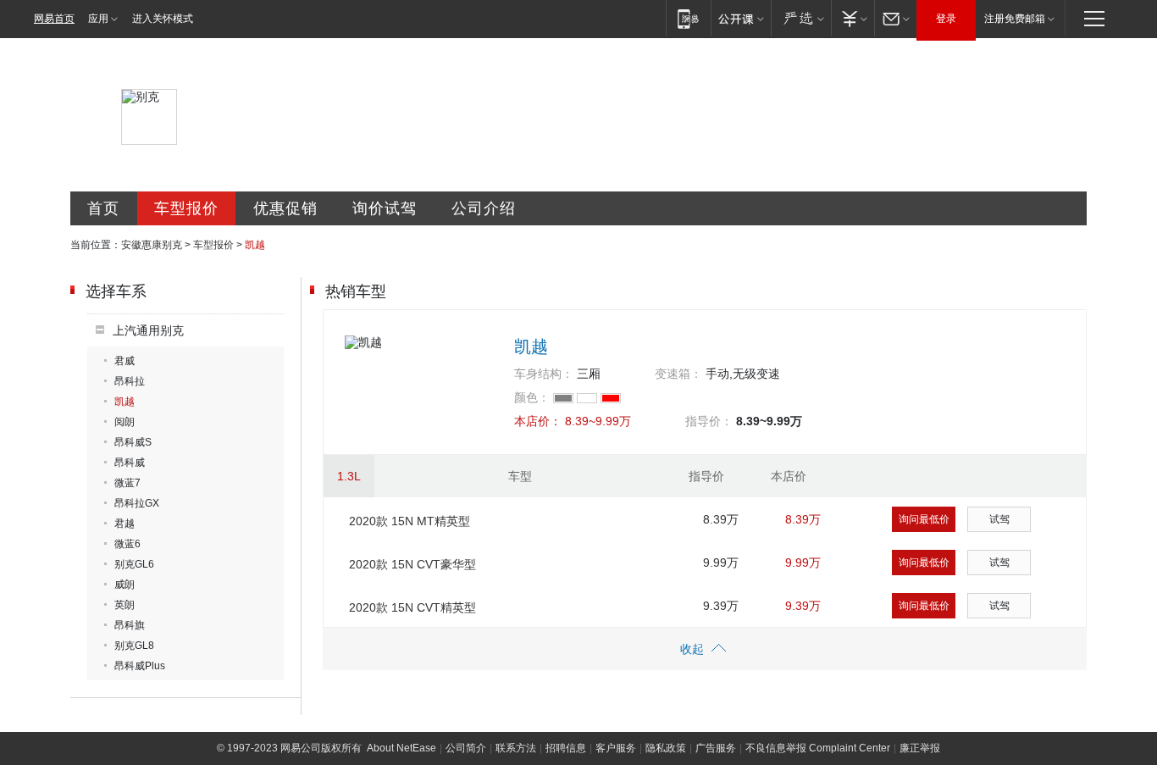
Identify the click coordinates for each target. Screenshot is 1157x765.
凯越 (124, 401)
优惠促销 (285, 208)
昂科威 (129, 462)
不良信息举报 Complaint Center (817, 748)
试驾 (999, 519)
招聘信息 (565, 748)
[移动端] (688, 18)
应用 (98, 19)
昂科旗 (129, 625)
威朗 (124, 584)
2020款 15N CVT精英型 (412, 607)
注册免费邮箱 (1014, 19)
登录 (946, 19)
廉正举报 (920, 748)
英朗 (124, 605)
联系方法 (515, 748)
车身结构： (543, 373)
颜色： (532, 397)
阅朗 (124, 422)
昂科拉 (129, 381)
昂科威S (133, 442)
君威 (124, 361)
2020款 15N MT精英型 (409, 521)
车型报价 (186, 208)
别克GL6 (134, 564)
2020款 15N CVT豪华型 (412, 564)
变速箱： (678, 373)
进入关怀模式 (162, 19)
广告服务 (715, 748)
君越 (124, 523)
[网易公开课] (741, 18)
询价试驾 (384, 208)
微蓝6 (127, 544)
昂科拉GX (136, 503)
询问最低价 (924, 519)
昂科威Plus (139, 666)
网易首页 (54, 19)
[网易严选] (801, 18)
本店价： (538, 421)
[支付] (852, 18)
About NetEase (401, 748)
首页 (103, 208)
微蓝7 (127, 483)
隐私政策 (665, 748)
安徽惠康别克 (151, 245)
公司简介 (466, 748)
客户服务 (615, 748)
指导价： (709, 421)
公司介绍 (483, 208)
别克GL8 (134, 645)
